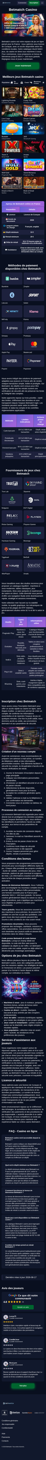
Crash (27, 82)
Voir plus (23, 1386)
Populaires (6, 82)
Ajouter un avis (23, 1307)
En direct (16, 82)
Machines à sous (37, 82)
